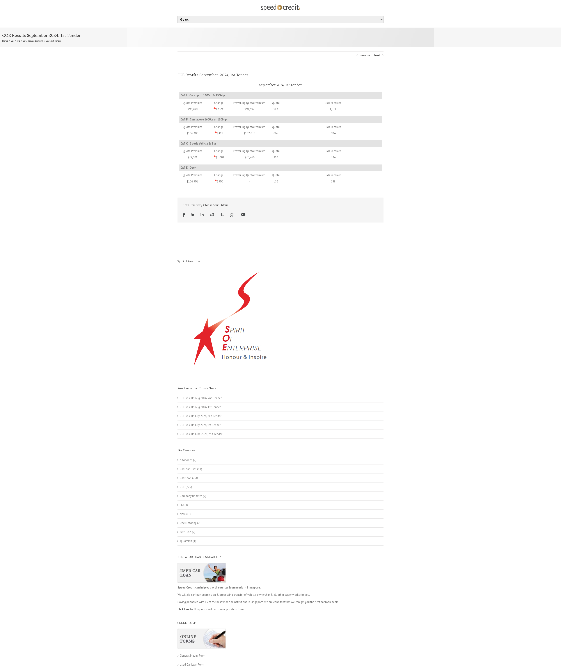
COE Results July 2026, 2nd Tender (200, 416)
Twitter (192, 215)
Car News (15, 40)
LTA (182, 505)
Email (243, 215)
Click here (184, 609)
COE (182, 487)
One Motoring (188, 523)
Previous (365, 55)
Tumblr (222, 215)
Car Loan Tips (188, 469)
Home (5, 40)
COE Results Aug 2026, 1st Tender (200, 407)
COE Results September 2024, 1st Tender (213, 74)
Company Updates (191, 496)
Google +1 (232, 215)
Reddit (212, 215)
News (183, 514)
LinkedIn (202, 215)
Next (377, 55)
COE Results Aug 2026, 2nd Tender (201, 398)
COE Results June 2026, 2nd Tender (201, 434)
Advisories (186, 460)
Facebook (184, 215)
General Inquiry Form (192, 655)
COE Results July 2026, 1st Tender (200, 425)
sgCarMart (186, 541)
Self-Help (185, 532)
